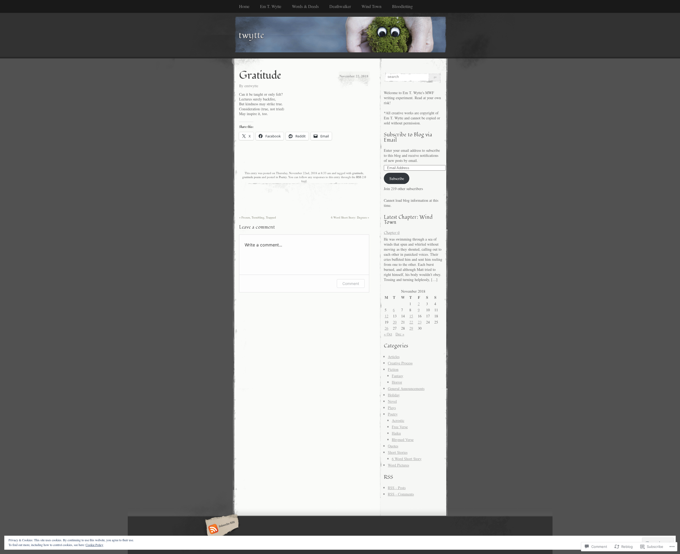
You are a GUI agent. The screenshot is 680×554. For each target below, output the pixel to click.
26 (386, 328)
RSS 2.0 (361, 177)
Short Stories (397, 452)
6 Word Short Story (407, 458)
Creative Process (400, 363)
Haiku (396, 433)
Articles (394, 356)
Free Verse (400, 426)
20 (395, 322)
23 (420, 322)
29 (411, 328)
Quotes (393, 445)
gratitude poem (251, 177)
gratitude (357, 173)
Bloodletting (402, 6)
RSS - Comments (401, 494)
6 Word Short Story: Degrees (350, 217)
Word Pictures (398, 465)
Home (244, 6)
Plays (392, 407)
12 (386, 315)
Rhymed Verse (403, 439)
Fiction (393, 369)
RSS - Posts (397, 487)
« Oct (388, 334)
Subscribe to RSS (221, 529)
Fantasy (397, 375)
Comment (350, 283)
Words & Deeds (305, 6)
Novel (392, 401)
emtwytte (251, 85)
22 (411, 322)
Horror (397, 382)
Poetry (283, 177)
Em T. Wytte (270, 6)
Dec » (400, 334)
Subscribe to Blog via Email (408, 137)
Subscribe (396, 178)
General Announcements (406, 388)
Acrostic (398, 420)
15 (411, 315)
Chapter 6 (392, 232)
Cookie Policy (94, 545)
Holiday (394, 394)
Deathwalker (340, 6)
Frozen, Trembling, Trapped (257, 217)
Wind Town (371, 6)
